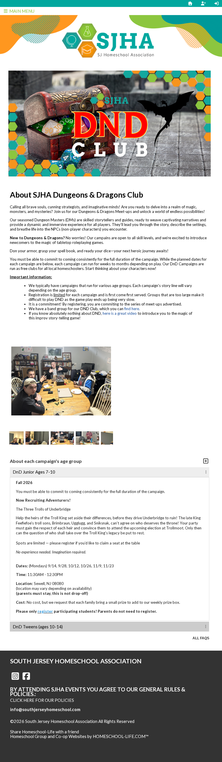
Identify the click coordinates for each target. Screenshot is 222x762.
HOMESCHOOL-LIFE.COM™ (121, 736)
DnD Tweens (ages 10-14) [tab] (38, 626)
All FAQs (201, 638)
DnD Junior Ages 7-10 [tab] (34, 472)
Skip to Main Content (34, 726)
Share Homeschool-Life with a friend (44, 731)
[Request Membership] (203, 3)
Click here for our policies (42, 700)
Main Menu (21, 11)
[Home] (190, 3)
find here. (132, 308)
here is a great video (120, 313)
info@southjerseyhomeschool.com (45, 709)
